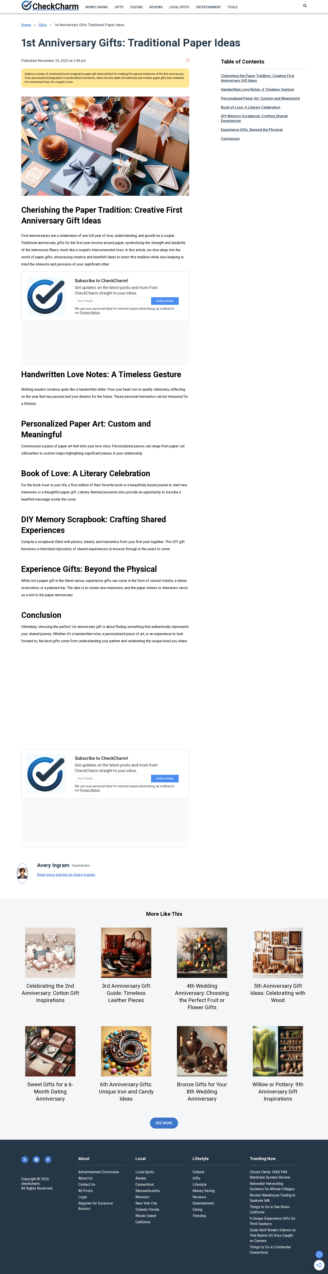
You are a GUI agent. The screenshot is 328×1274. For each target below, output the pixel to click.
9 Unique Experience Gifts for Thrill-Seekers (272, 1221)
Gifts (119, 7)
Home (26, 25)
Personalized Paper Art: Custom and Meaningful (260, 98)
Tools (232, 7)
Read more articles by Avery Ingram (66, 875)
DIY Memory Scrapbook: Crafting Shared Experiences (254, 118)
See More (164, 1123)
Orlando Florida (147, 1209)
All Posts (85, 1191)
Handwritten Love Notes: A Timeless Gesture (257, 89)
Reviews (156, 7)
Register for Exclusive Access (95, 1206)
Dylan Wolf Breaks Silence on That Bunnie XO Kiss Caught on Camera (273, 1235)
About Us (85, 1178)
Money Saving (96, 7)
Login (82, 1197)
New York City (146, 1203)
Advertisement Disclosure (98, 1172)
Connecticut (144, 1184)
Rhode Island (145, 1216)
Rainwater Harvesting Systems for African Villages (272, 1186)
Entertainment (208, 7)
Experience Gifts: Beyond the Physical (252, 130)
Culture (136, 7)
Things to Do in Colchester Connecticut (270, 1250)
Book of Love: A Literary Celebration (250, 107)
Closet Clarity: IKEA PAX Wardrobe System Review (270, 1174)
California (142, 1222)
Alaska (140, 1178)
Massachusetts (147, 1191)
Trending (199, 1216)
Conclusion (230, 139)
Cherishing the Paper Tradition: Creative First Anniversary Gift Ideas (257, 78)
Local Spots (179, 7)
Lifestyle (200, 1184)
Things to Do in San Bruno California (270, 1209)
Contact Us (86, 1184)
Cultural (198, 1172)
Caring (197, 1209)
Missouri (142, 1197)
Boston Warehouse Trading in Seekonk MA (272, 1198)
